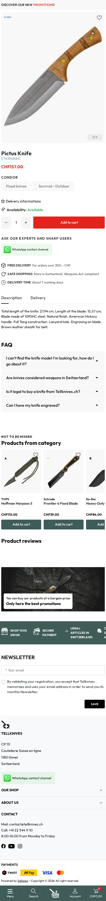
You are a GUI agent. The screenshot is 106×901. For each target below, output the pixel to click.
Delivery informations (23, 201)
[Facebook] (3, 846)
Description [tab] (11, 297)
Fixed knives (16, 186)
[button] (34, 893)
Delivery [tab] (38, 297)
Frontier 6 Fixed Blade (61, 503)
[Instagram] (20, 846)
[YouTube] (11, 846)
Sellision (23, 881)
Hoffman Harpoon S (16, 503)
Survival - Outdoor (54, 186)
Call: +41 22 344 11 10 (17, 830)
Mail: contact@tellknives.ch (22, 824)
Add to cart (69, 222)
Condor (9, 177)
